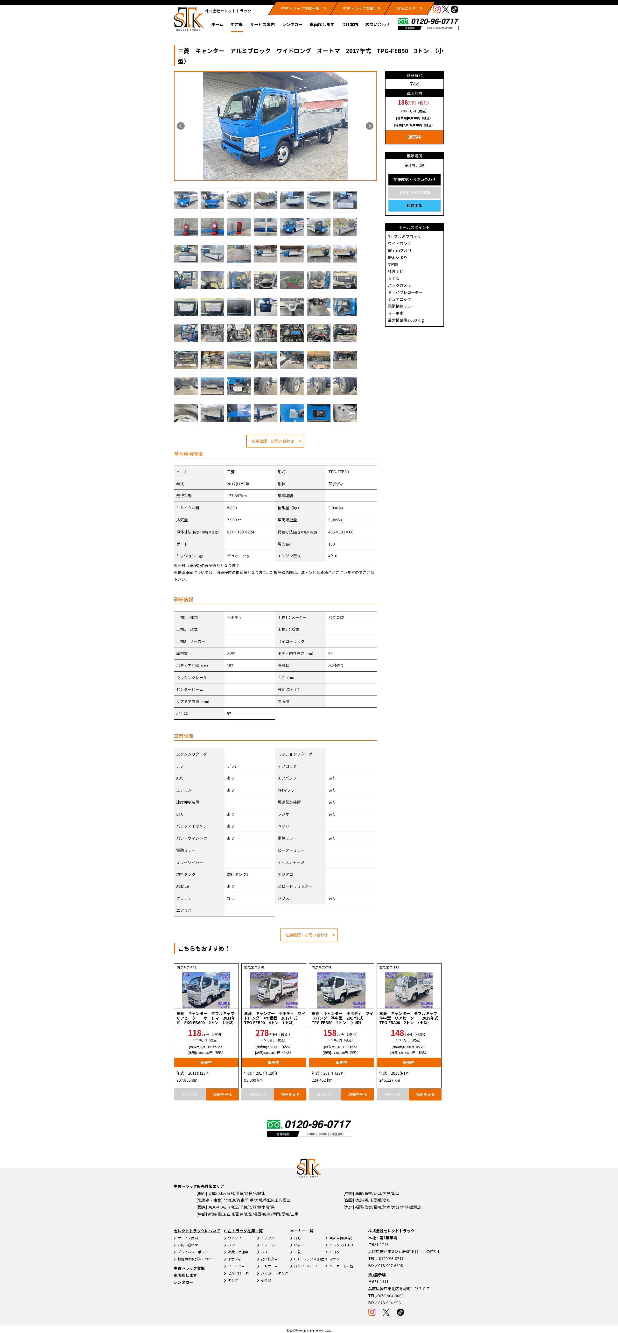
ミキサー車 (269, 1265)
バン (231, 1244)
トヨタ (335, 1251)
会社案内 (350, 24)
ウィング (234, 1237)
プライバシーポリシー (194, 1251)
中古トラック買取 (358, 8)
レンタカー (292, 24)
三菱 (297, 1251)
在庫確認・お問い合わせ (273, 441)
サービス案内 (262, 24)
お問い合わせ (377, 24)
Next (369, 126)
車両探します (322, 24)
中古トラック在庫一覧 (300, 8)
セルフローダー (240, 1273)
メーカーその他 (341, 1265)
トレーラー (269, 1244)
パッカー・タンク (274, 1273)
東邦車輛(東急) (341, 1237)
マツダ (335, 1258)
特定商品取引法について (196, 1258)
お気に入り (406, 8)
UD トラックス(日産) (310, 1258)
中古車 (237, 24)
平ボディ (234, 1258)
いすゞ (299, 1244)
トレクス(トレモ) (343, 1244)
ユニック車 (236, 1265)
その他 (266, 1280)
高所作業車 (269, 1258)
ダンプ (233, 1280)
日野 (297, 1237)
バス (264, 1251)
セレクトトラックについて (197, 1231)
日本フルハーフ (305, 1265)
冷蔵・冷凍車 (238, 1251)
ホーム (217, 24)
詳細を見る (222, 1094)
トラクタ (267, 1237)
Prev (181, 126)
